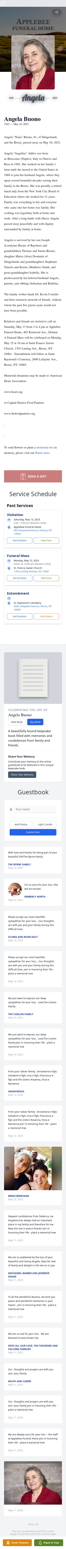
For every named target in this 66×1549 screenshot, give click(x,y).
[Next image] (59, 1168)
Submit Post (33, 832)
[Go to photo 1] (32, 1188)
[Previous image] (7, 1168)
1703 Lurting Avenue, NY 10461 (31, 571)
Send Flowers (46, 616)
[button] (33, 1168)
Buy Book (35, 722)
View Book (16, 722)
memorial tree (44, 447)
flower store (42, 453)
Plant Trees (46, 540)
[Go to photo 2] (34, 1188)
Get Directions (19, 540)
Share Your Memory (22, 774)
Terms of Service (42, 1534)
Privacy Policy (23, 1534)
